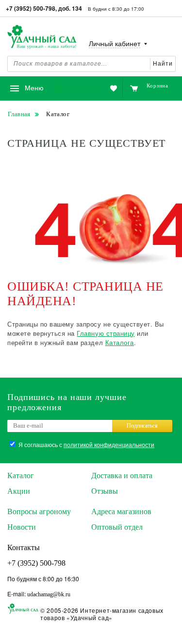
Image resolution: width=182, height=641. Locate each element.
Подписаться (142, 425)
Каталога (119, 342)
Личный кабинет (114, 44)
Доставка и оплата (121, 475)
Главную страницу (105, 333)
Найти (163, 63)
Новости (21, 527)
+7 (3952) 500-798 (36, 563)
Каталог (20, 475)
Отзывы (104, 491)
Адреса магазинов (121, 511)
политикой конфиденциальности (109, 444)
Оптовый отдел (117, 527)
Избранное (84, 89)
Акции (18, 491)
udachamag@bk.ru (48, 594)
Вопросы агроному (39, 511)
